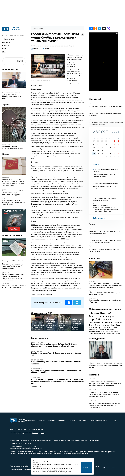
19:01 (94, 291)
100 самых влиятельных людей (13, 36)
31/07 (90, 389)
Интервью (94, 374)
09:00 (8, 91)
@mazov (35, 433)
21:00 (94, 281)
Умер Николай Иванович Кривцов (106, 183)
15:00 (94, 378)
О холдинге (83, 420)
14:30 (7, 189)
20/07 (90, 400)
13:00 (94, 298)
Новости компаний (12, 235)
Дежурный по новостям (99, 420)
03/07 (90, 362)
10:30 (94, 400)
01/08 (90, 378)
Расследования (97, 338)
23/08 (90, 281)
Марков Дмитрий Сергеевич (113, 333)
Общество (6, 45)
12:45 (7, 272)
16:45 (7, 259)
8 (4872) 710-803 (30, 447)
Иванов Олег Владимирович (105, 323)
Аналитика (6, 42)
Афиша (6, 104)
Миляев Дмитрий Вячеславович (100, 315)
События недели (8, 39)
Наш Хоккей (95, 99)
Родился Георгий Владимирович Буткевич (105, 170)
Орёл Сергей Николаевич (101, 318)
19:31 (94, 110)
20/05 (4, 144)
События (96, 164)
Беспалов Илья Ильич (101, 322)
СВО (4, 48)
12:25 (94, 228)
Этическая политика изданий (34, 420)
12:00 (8, 144)
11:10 (94, 237)
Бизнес (6, 154)
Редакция (61, 420)
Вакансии (51, 420)
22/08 (4, 91)
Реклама (72, 420)
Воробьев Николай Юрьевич (104, 326)
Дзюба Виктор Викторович (109, 331)
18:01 (94, 119)
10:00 (7, 283)
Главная (35, 28)
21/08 (3, 198)
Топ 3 (92, 224)
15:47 (7, 198)
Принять (86, 467)
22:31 (94, 103)
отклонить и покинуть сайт (61, 472)
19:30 (94, 362)
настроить (45, 472)
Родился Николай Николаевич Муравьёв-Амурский (104, 199)
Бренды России (10, 69)
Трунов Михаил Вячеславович (97, 333)
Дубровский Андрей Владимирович (101, 330)
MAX (42, 433)
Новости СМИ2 (36, 387)
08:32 (94, 389)
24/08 (4, 178)
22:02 (7, 178)
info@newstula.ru (36, 448)
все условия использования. (52, 470)
